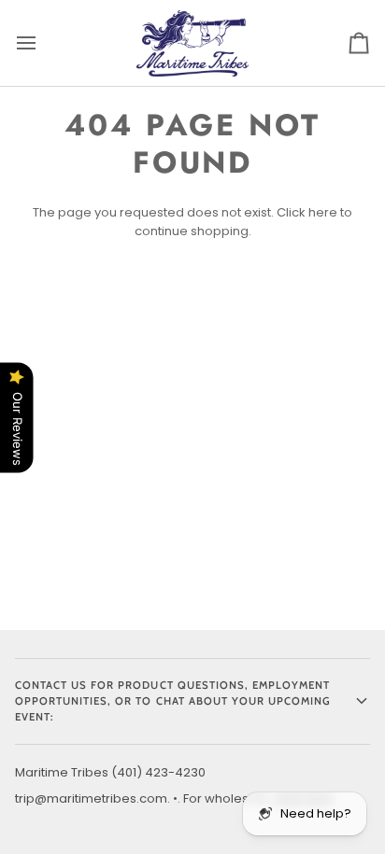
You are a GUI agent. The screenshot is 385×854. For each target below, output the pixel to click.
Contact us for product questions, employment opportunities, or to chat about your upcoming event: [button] (173, 701)
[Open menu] (43, 43)
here (322, 212)
